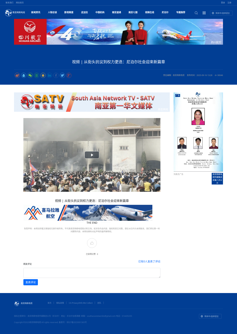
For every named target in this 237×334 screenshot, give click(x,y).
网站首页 (20, 2)
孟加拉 (84, 12)
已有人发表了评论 (149, 261)
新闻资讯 (35, 12)
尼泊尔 (165, 12)
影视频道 (68, 12)
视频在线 (149, 12)
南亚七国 (133, 12)
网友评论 (27, 263)
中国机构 (99, 12)
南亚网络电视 (18, 12)
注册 (229, 2)
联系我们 (9, 2)
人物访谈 (52, 12)
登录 (223, 2)
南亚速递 (116, 12)
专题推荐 (180, 12)
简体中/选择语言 (223, 13)
